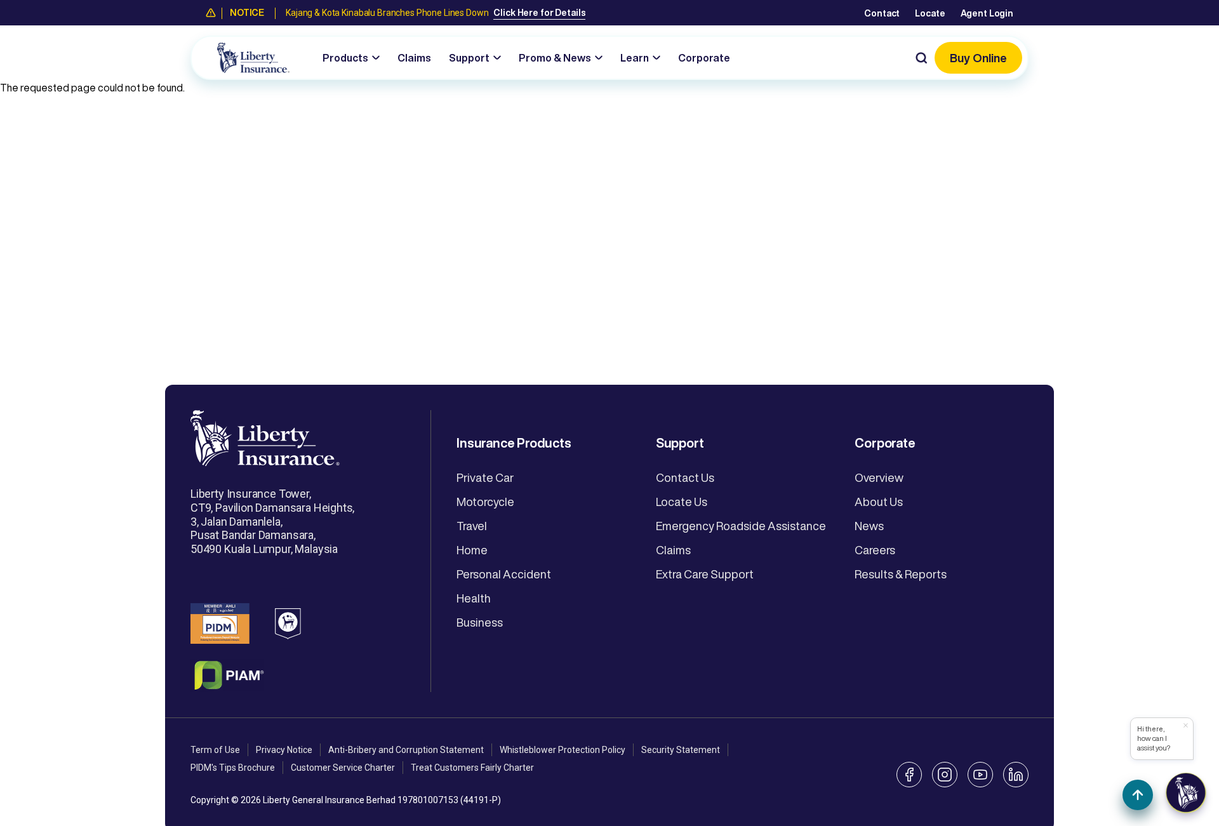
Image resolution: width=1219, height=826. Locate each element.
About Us (879, 501)
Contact (882, 13)
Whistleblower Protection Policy (562, 750)
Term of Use (215, 750)
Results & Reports (901, 574)
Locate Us (681, 501)
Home (472, 550)
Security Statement (680, 750)
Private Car (485, 477)
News (869, 525)
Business (479, 622)
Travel (471, 525)
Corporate (704, 58)
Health (473, 598)
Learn (634, 58)
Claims (414, 58)
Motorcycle (485, 501)
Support (469, 58)
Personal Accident (503, 574)
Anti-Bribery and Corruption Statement (406, 750)
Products (345, 58)
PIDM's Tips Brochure (232, 768)
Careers (875, 550)
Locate (930, 13)
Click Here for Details (539, 12)
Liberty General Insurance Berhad (329, 800)
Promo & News (555, 58)
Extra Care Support (705, 574)
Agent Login (987, 13)
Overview (879, 477)
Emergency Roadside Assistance (741, 525)
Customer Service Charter (343, 768)
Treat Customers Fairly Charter (472, 768)
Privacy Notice (284, 750)
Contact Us (685, 477)
